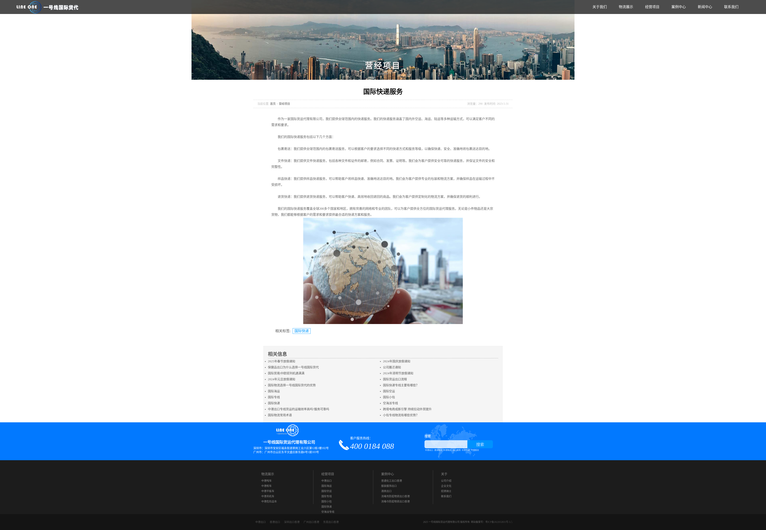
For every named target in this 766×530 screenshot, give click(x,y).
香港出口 (275, 521)
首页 (273, 103)
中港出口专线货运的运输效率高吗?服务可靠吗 (298, 409)
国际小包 (389, 397)
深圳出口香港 (292, 521)
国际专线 (274, 397)
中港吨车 (266, 480)
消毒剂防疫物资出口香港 (395, 496)
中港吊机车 (267, 496)
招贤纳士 (446, 491)
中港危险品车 (269, 501)
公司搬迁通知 (392, 367)
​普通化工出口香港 (391, 480)
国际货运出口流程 (395, 379)
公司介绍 (446, 480)
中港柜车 (266, 485)
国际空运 (389, 391)
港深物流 (438, 450)
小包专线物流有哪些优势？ (401, 415)
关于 (444, 474)
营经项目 (284, 103)
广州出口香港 (311, 521)
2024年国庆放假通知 (396, 361)
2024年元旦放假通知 (281, 379)
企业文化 (446, 485)
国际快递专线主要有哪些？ (401, 385)
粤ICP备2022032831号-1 (497, 522)
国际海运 (274, 391)
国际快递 (301, 331)
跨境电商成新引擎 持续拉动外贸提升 (407, 409)
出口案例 (457, 450)
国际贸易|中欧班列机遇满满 (286, 373)
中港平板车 (267, 491)
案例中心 (678, 7)
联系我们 (731, 7)
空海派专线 (390, 403)
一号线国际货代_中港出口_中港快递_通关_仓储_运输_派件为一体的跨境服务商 (48, 7)
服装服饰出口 (389, 485)
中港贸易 (466, 450)
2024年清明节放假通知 (398, 373)
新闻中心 (705, 7)
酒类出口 (386, 491)
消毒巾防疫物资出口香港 (395, 501)
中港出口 (429, 450)
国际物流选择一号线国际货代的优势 (292, 385)
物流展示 (626, 7)
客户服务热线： (372, 443)
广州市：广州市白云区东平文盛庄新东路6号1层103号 (286, 452)
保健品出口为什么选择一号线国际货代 (293, 367)
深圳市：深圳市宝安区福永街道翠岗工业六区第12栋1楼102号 (291, 448)
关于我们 (599, 7)
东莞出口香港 (331, 521)
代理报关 (475, 450)
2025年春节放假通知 (281, 361)
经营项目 (652, 7)
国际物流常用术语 (280, 415)
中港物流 (447, 450)
